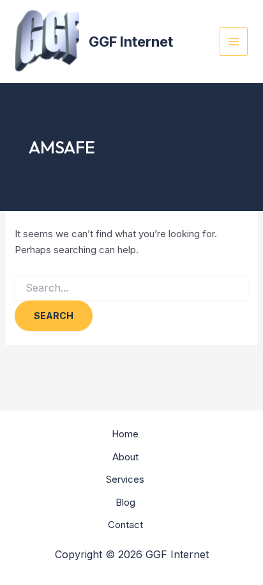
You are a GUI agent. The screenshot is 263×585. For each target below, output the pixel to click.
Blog (125, 502)
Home (125, 434)
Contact (125, 525)
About (125, 457)
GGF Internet (131, 41)
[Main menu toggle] (234, 41)
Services (125, 479)
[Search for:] (131, 288)
